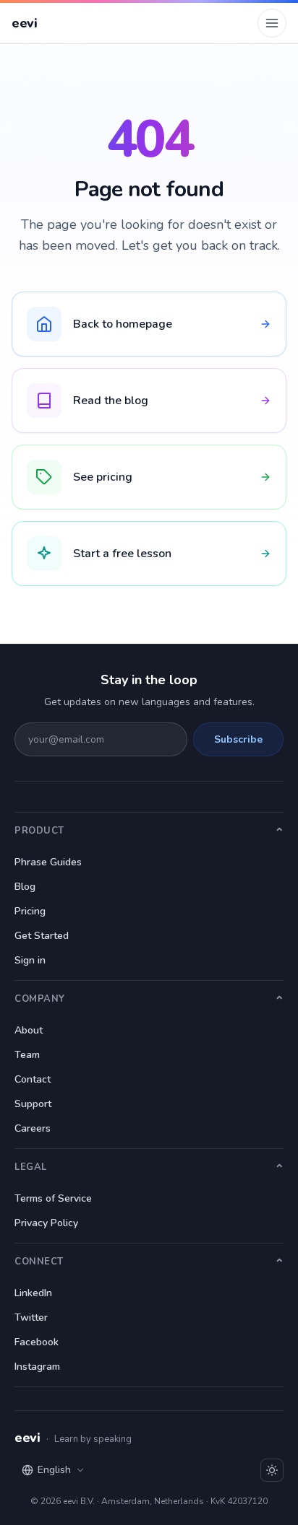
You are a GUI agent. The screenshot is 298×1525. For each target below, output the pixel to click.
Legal (30, 1167)
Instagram (37, 1366)
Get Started (41, 936)
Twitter (31, 1317)
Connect (39, 1261)
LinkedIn (33, 1293)
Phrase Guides (48, 862)
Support (32, 1104)
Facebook (36, 1342)
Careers (32, 1128)
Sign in (30, 960)
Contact (32, 1079)
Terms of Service (53, 1198)
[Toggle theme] (272, 1470)
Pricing (30, 911)
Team (27, 1055)
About (28, 1030)
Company (39, 998)
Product (39, 830)
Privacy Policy (46, 1223)
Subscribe (238, 739)
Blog (24, 886)
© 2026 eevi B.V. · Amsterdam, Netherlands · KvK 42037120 (149, 1501)
